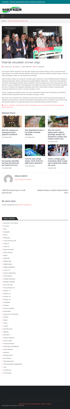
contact (48, 404)
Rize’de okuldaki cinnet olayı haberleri (38, 105)
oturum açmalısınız (24, 205)
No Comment (39, 67)
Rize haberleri (27, 67)
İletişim (6, 305)
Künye (5, 320)
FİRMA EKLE (7, 264)
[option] (31, 2)
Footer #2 (6, 270)
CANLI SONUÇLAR (9, 241)
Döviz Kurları (8, 252)
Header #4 (7, 299)
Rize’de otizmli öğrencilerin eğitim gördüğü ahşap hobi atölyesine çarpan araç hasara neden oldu (57, 134)
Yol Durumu (7, 373)
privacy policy (35, 404)
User (5, 367)
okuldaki (12, 105)
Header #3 (7, 296)
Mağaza (6, 332)
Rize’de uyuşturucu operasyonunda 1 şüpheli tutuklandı (10, 132)
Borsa (5, 235)
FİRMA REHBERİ (9, 267)
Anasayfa (6, 232)
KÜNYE (5, 317)
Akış (4, 229)
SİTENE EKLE (8, 355)
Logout (5, 326)
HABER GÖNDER (9, 282)
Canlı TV (6, 243)
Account (6, 226)
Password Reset (8, 343)
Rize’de (22, 105)
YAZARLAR (7, 370)
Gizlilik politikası (9, 279)
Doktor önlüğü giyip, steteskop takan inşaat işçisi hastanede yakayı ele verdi (57, 162)
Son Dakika (7, 358)
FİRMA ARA (7, 261)
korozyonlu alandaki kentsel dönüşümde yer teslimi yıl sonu (10, 163)
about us (22, 404)
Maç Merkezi (7, 329)
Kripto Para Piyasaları (10, 314)
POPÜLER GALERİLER (11, 346)
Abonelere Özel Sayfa (10, 223)
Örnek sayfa (7, 340)
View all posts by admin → (24, 179)
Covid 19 (6, 246)
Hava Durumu (8, 285)
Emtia (5, 255)
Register (6, 352)
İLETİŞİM (6, 302)
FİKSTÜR (6, 258)
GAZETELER (7, 276)
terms (28, 404)
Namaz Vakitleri (8, 338)
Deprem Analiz (8, 249)
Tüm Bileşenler (8, 361)
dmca (43, 404)
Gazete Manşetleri (9, 273)
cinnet (6, 105)
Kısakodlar (7, 311)
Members (6, 335)
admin (17, 67)
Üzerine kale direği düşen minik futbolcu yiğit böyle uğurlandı (34, 161)
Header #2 (7, 293)
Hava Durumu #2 (9, 288)
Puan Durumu (8, 349)
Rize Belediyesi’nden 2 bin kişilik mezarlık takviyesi (34, 132)
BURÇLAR (6, 238)
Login (5, 323)
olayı (17, 105)
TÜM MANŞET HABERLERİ (12, 364)
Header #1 (6, 290)
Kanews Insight (8, 308)
